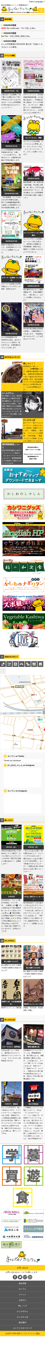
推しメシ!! (22, 1306)
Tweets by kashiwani (12, 760)
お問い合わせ (22, 1268)
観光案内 (22, 1322)
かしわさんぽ (22, 1317)
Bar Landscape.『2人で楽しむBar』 (19, 28)
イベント (22, 1294)
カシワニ (22, 1289)
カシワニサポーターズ (22, 1328)
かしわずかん (22, 1311)
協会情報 (22, 1283)
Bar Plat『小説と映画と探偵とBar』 (16, 36)
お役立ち (22, 1300)
